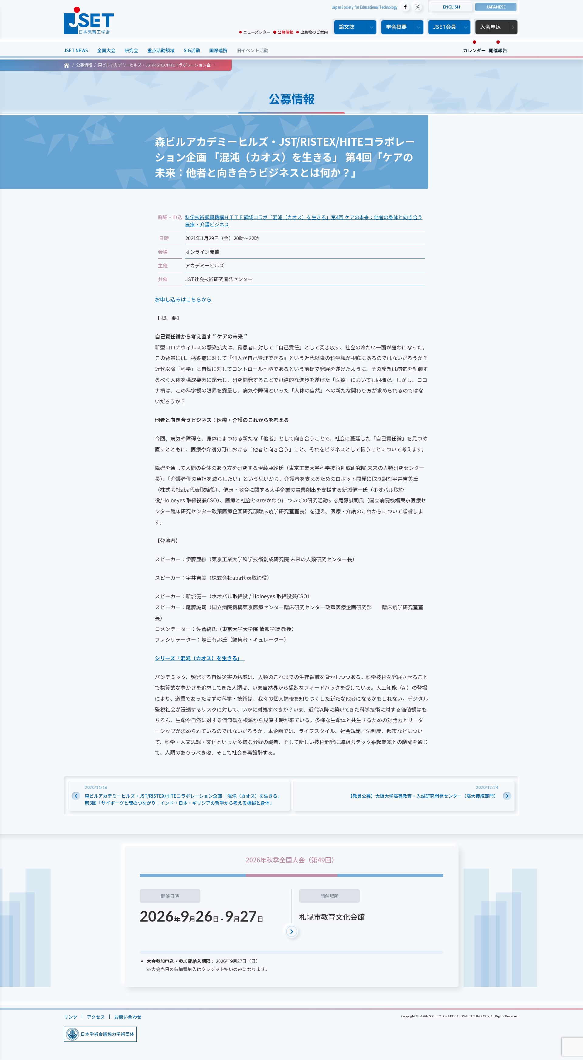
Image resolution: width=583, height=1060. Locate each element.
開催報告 (498, 50)
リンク (70, 1017)
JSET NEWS (76, 50)
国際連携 (218, 50)
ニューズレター (257, 32)
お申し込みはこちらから (183, 299)
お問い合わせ (127, 1017)
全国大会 (106, 50)
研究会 (131, 50)
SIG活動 (192, 50)
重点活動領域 (161, 50)
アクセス (96, 1017)
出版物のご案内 (314, 32)
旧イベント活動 (252, 50)
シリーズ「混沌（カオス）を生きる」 (200, 658)
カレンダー (474, 50)
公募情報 (285, 32)
